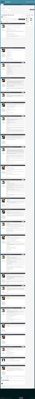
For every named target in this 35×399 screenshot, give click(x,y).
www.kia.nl (20, 95)
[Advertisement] (20, 10)
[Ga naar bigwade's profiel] (3, 167)
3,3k (3, 29)
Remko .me (3, 23)
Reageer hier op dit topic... (6, 383)
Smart (3, 102)
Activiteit (9, 4)
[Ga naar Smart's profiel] (3, 50)
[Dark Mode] (33, 4)
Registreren (31, 4)
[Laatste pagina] (8, 21)
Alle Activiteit (6, 4)
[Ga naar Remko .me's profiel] (1, 17)
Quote (7, 38)
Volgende (7, 21)
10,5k (3, 53)
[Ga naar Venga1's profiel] (26, 20)
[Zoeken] (34, 1)
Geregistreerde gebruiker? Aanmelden (25, 4)
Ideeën (12, 4)
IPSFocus (3, 397)
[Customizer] (32, 4)
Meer (17, 4)
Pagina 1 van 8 (11, 21)
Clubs (15, 4)
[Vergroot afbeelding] (8, 298)
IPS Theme (1, 397)
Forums (2, 4)
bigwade (3, 165)
